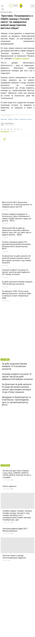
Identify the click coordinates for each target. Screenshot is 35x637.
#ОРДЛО (10, 119)
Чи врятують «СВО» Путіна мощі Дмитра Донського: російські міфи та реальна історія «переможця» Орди (16, 294)
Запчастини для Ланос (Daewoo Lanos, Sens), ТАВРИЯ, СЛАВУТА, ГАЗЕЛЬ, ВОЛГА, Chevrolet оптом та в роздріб (17, 474)
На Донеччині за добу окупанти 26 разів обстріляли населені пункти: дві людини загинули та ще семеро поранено (16, 259)
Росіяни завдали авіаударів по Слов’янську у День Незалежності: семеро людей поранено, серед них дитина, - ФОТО (16, 217)
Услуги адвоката (9, 486)
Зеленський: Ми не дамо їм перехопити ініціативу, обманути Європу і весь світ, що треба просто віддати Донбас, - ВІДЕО (16, 231)
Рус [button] (32, 6)
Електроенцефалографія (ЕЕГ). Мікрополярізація (15, 530)
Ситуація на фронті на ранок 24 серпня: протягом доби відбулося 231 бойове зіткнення (16, 272)
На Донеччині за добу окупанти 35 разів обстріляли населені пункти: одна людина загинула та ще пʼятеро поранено (16, 388)
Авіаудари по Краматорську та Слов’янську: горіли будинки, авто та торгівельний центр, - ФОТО (16, 401)
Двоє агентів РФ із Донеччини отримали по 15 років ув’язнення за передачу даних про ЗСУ (17, 204)
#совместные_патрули (25, 119)
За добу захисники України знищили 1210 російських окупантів (14, 366)
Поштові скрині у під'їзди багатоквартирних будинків (14, 556)
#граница (16, 119)
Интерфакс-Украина (21, 58)
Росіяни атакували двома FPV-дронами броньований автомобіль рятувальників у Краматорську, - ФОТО (16, 245)
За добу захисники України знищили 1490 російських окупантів (17, 283)
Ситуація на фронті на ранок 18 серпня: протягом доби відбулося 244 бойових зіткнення (17, 376)
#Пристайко (4, 119)
